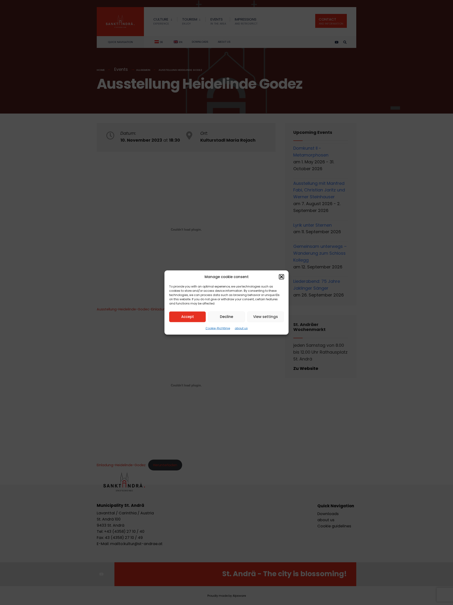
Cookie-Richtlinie (218, 328)
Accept (187, 316)
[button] (281, 276)
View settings (265, 316)
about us (241, 328)
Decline (226, 316)
